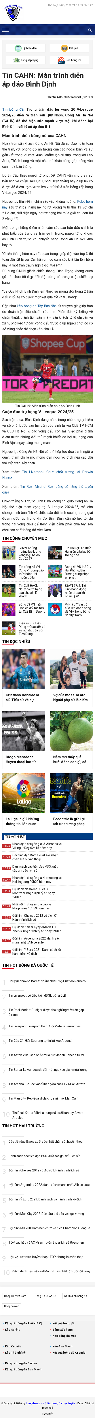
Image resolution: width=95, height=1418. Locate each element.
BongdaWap (11, 1306)
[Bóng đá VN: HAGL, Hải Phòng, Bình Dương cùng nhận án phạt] (55, 571)
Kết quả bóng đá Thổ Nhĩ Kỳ (23, 1323)
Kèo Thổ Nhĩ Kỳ (15, 1352)
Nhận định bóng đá (75, 1296)
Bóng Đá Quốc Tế (45, 1296)
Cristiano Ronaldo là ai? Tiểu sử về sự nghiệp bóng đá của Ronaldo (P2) (22, 698)
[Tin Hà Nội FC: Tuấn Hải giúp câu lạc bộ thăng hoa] (55, 552)
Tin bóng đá (13, 109)
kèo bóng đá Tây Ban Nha (37, 306)
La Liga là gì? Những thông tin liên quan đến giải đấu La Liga (22, 822)
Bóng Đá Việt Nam (15, 1296)
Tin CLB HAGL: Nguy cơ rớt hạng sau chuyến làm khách (30, 591)
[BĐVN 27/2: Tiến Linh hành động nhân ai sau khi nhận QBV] (55, 590)
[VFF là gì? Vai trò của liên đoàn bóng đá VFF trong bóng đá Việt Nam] (55, 609)
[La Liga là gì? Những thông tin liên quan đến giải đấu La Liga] (23, 793)
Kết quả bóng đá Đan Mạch (23, 1369)
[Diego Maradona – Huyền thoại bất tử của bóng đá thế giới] (23, 731)
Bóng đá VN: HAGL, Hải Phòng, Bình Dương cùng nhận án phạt (78, 572)
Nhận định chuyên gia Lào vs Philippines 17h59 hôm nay (31, 906)
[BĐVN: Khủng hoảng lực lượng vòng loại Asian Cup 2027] (8, 552)
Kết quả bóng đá (63, 1323)
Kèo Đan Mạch (62, 1346)
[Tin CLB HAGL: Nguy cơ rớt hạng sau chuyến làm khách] (8, 590)
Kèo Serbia (12, 1329)
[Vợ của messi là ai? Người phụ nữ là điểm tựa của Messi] (71, 669)
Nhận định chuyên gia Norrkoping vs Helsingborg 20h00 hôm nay (37, 880)
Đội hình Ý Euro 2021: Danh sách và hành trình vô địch (36, 951)
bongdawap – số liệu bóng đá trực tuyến (50, 1403)
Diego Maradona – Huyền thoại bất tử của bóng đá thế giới (22, 760)
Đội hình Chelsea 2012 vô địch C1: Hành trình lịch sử (35, 917)
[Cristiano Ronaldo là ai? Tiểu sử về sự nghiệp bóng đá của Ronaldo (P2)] (23, 669)
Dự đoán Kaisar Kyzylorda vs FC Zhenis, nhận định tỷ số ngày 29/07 (36, 929)
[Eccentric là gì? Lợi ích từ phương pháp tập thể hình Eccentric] (71, 793)
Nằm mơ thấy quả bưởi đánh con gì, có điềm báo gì (69, 760)
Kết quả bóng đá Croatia (69, 1352)
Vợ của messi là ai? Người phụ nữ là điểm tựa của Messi (70, 698)
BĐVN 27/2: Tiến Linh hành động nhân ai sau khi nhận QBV (76, 591)
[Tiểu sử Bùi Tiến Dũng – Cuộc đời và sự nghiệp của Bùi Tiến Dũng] (8, 628)
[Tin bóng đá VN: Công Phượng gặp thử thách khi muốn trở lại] (8, 571)
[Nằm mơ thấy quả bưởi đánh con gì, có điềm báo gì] (71, 731)
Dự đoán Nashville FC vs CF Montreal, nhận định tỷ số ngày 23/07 (33, 893)
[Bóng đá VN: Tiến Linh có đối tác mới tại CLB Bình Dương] (8, 609)
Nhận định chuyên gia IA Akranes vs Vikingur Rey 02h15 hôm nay (37, 846)
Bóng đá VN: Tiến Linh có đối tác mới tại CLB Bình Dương (32, 608)
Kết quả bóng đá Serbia (21, 1363)
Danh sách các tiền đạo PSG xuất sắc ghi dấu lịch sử (35, 868)
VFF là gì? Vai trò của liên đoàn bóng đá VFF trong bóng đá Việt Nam (78, 610)
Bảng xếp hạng (63, 1329)
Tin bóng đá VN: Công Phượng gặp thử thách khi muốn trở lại (31, 572)
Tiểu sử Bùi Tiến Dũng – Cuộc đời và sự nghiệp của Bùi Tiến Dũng (32, 628)
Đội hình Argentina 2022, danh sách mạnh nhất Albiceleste (36, 940)
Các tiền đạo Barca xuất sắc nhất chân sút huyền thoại (35, 857)
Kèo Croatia (13, 1346)
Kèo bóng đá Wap (64, 1335)
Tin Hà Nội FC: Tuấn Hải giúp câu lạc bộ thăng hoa (78, 551)
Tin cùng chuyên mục (24, 538)
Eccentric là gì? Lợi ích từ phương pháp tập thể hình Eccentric (71, 822)
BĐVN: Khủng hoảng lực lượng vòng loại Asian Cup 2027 (30, 553)
